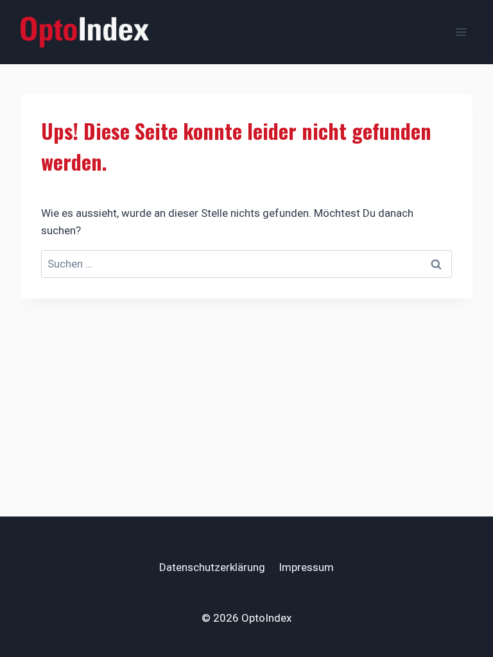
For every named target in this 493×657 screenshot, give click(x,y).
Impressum (306, 567)
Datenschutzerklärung (212, 567)
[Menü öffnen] (460, 32)
